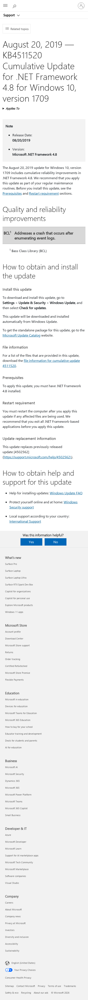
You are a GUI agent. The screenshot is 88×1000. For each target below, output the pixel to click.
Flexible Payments (14, 679)
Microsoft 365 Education (17, 720)
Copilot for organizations (18, 591)
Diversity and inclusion (17, 936)
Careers (9, 902)
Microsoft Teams (13, 801)
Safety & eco (11, 992)
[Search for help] (15, 5)
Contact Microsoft (25, 986)
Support (9, 15)
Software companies (15, 876)
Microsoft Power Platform (18, 794)
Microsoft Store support (17, 645)
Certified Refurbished (16, 666)
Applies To (12, 108)
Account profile (13, 631)
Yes (31, 542)
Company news (13, 916)
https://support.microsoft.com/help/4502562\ (37, 457)
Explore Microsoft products (19, 605)
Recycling (26, 992)
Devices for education (16, 706)
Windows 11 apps (14, 612)
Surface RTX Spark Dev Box (19, 584)
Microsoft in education (16, 699)
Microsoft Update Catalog (21, 335)
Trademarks (70, 986)
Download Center (14, 638)
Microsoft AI (11, 767)
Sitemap (9, 986)
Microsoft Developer (15, 841)
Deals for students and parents (21, 740)
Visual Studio (12, 882)
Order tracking (12, 659)
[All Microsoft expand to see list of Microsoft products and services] (5, 6)
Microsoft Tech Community (19, 862)
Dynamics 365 (12, 780)
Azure (8, 834)
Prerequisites (12, 193)
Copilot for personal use (17, 598)
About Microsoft (13, 909)
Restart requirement (44, 193)
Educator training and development (23, 733)
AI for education (13, 747)
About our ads (41, 992)
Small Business (13, 815)
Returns (9, 652)
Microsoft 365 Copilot (16, 808)
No (55, 542)
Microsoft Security (14, 774)
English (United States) (23, 962)
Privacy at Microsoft (15, 923)
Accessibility (11, 943)
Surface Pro (11, 563)
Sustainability (12, 950)
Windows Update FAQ (66, 493)
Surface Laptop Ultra (15, 577)
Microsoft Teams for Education (21, 713)
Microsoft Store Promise (17, 672)
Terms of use (54, 986)
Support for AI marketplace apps (21, 855)
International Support (25, 521)
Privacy (41, 986)
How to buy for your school (19, 726)
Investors (10, 930)
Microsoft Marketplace (17, 869)
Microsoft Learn (13, 848)
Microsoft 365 (12, 787)
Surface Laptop (13, 570)
